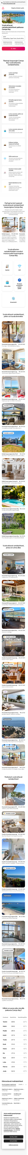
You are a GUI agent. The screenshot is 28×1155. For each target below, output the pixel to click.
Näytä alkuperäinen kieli (9, 3)
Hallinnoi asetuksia (13, 1145)
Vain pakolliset (13, 1141)
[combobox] (13, 38)
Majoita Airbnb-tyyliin (17, 8)
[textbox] (7, 44)
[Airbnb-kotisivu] (3, 8)
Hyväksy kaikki (13, 1137)
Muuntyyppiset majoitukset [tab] (9, 1084)
